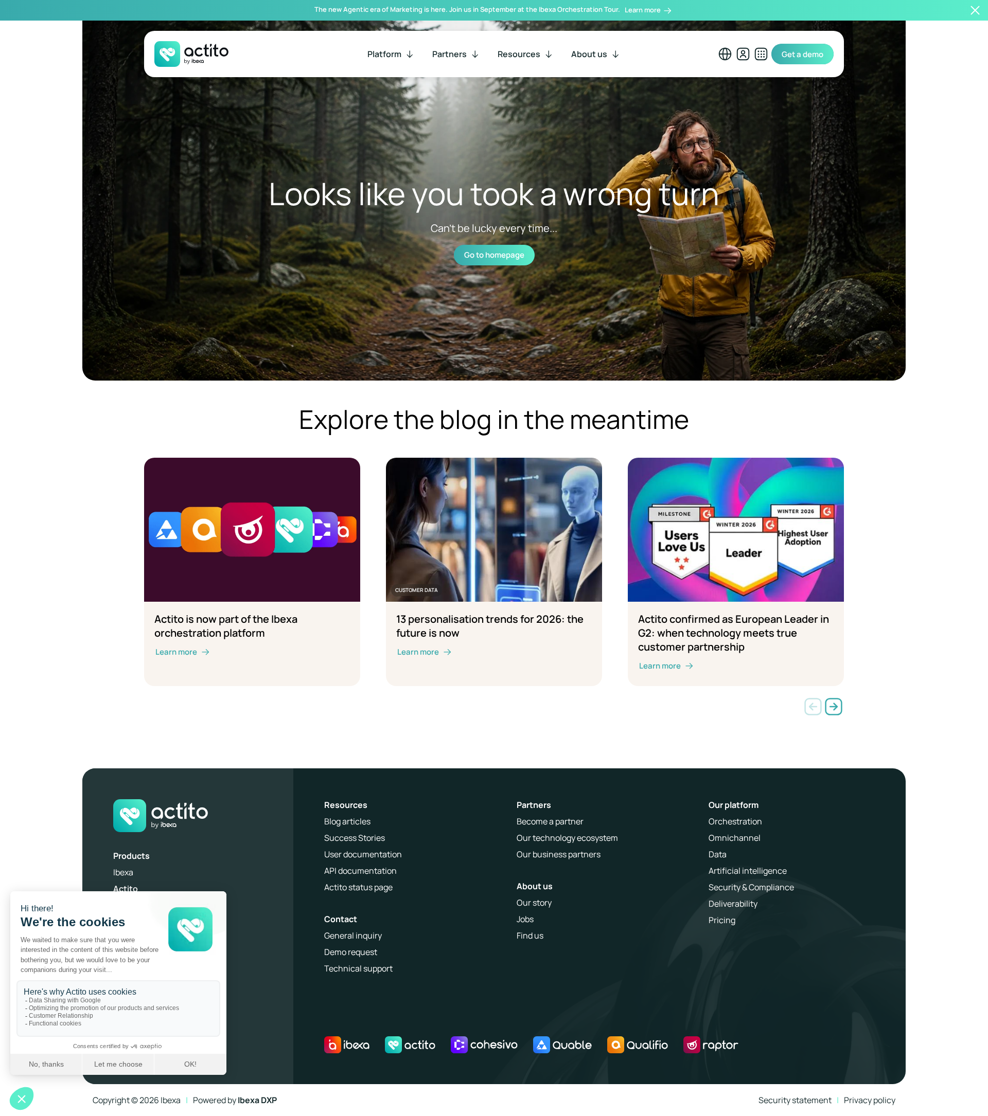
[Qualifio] (637, 1044)
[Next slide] (833, 706)
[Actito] (410, 1044)
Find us (530, 935)
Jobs (525, 919)
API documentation (360, 870)
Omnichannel (735, 837)
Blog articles (347, 821)
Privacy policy (869, 1100)
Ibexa (123, 872)
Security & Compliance (751, 887)
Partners (534, 805)
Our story (534, 902)
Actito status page (358, 887)
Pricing (722, 920)
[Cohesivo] (484, 1044)
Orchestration (735, 821)
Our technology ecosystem (567, 837)
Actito (125, 888)
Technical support (358, 968)
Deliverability (733, 903)
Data (718, 854)
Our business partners (559, 854)
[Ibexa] (346, 1044)
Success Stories (354, 837)
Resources (345, 805)
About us (535, 886)
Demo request (350, 952)
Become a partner (550, 821)
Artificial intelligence (748, 870)
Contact (340, 919)
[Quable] (562, 1044)
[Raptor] (710, 1044)
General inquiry (353, 935)
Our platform (733, 805)
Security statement (795, 1100)
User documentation (363, 854)
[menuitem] (391, 54)
